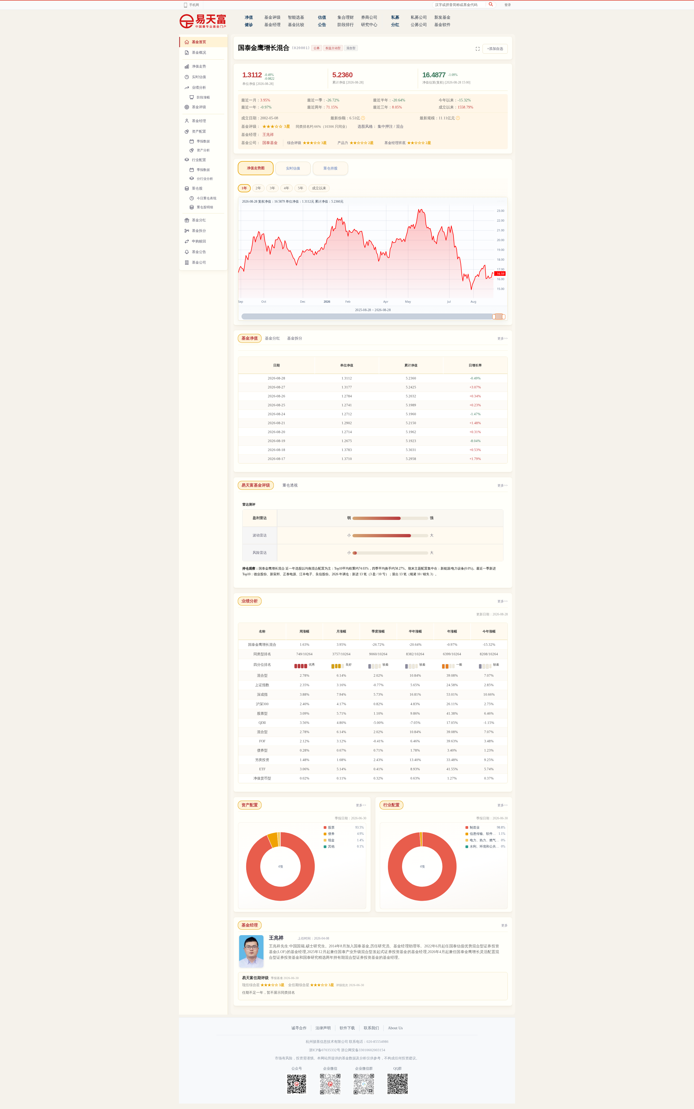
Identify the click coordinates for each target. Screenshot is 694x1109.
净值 (249, 17)
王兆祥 (268, 135)
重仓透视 (290, 485)
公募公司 (419, 25)
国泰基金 (270, 143)
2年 (258, 188)
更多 (504, 925)
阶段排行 (346, 25)
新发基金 (442, 17)
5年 (300, 188)
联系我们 (371, 1028)
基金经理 (272, 25)
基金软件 (442, 25)
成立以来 (319, 188)
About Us (395, 1028)
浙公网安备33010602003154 (363, 1050)
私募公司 (419, 17)
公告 (322, 25)
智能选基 (296, 17)
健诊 (249, 25)
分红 (395, 25)
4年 (286, 188)
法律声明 (323, 1028)
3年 (272, 188)
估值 (322, 17)
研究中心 (369, 25)
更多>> (502, 338)
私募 (395, 17)
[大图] (477, 49)
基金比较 (296, 25)
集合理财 (346, 17)
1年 (244, 188)
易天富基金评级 (256, 485)
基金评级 (272, 17)
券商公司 (369, 17)
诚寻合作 (299, 1028)
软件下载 (347, 1028)
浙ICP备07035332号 (324, 1050)
